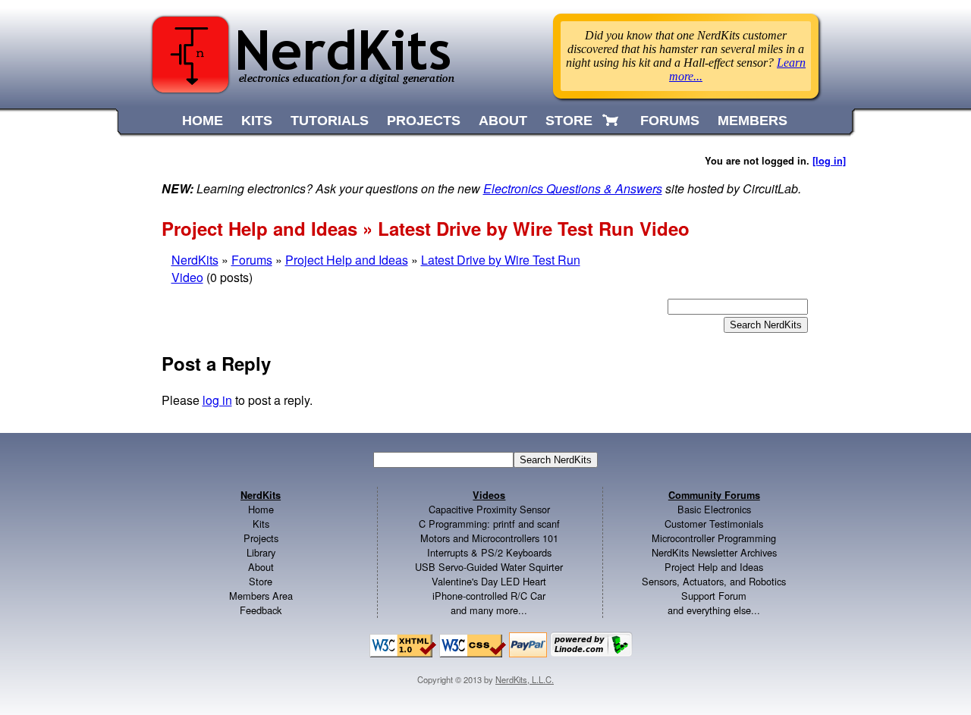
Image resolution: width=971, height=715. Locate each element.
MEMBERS (752, 120)
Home (261, 509)
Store (260, 581)
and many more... (489, 610)
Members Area (261, 595)
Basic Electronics (714, 509)
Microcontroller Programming (714, 538)
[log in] (829, 161)
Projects (261, 538)
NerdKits (194, 259)
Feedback (260, 610)
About (261, 567)
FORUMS (669, 120)
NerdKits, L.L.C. (524, 679)
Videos (489, 495)
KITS (256, 120)
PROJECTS (423, 120)
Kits (261, 523)
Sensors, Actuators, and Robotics (714, 581)
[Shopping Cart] (612, 120)
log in (217, 400)
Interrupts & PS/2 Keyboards (489, 552)
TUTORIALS (330, 120)
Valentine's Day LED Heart (489, 581)
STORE (568, 120)
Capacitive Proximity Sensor (489, 509)
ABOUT (503, 120)
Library (261, 552)
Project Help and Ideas (346, 259)
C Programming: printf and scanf (489, 523)
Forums (251, 259)
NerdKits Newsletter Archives (714, 552)
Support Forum (713, 595)
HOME (202, 120)
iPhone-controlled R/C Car (488, 595)
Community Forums (714, 495)
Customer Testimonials (714, 523)
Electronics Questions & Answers (572, 188)
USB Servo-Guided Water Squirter (489, 567)
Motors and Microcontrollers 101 (489, 538)
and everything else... (714, 610)
